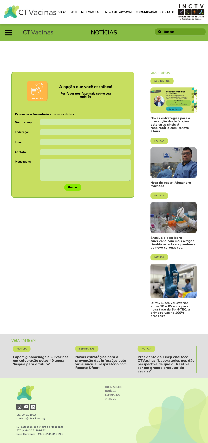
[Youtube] (26, 407)
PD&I (74, 12)
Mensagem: (23, 162)
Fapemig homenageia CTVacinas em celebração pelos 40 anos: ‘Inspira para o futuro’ (40, 361)
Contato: (20, 152)
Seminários (112, 395)
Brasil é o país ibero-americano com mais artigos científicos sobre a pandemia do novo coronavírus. (172, 243)
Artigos (110, 398)
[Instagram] (19, 407)
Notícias (111, 391)
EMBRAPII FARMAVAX (118, 12)
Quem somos (113, 387)
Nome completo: (26, 122)
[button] (8, 32)
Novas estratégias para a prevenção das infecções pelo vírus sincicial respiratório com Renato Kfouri (170, 124)
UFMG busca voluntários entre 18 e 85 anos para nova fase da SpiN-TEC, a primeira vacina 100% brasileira (170, 309)
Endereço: (22, 132)
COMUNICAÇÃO (146, 12)
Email (18, 142)
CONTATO (167, 12)
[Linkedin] (33, 407)
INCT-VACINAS (90, 12)
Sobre (62, 12)
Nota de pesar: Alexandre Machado (170, 184)
